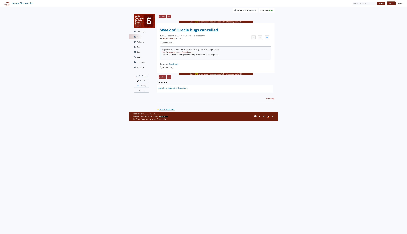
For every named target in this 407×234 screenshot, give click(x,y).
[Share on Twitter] (267, 37)
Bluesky (143, 86)
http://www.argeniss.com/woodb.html (177, 52)
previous (162, 16)
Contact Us (141, 62)
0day (171, 64)
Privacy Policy (162, 119)
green (271, 10)
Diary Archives (167, 109)
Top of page (270, 99)
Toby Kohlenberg (168, 38)
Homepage (141, 32)
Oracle (175, 64)
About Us (140, 67)
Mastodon (143, 81)
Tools (139, 57)
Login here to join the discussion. (173, 88)
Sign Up (400, 3)
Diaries (139, 37)
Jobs (138, 47)
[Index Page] (7, 3)
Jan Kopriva (252, 10)
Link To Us (136, 119)
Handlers (152, 119)
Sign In (391, 3)
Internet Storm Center (22, 3)
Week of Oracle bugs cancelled (189, 30)
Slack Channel (143, 76)
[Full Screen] (254, 37)
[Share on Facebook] (260, 37)
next (169, 16)
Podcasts (140, 42)
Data (139, 52)
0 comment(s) (167, 43)
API (151, 116)
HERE (196, 22)
